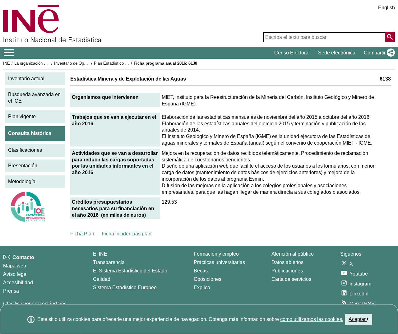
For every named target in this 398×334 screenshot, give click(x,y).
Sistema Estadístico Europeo (125, 287)
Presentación (22, 165)
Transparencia (109, 262)
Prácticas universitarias (219, 262)
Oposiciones (207, 279)
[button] (378, 52)
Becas (201, 270)
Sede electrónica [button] (336, 52)
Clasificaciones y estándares (35, 303)
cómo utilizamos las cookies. (311, 319)
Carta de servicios (291, 279)
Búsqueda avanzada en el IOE (34, 98)
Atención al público (292, 254)
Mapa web (14, 265)
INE (6, 63)
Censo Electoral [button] (292, 52)
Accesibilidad (18, 282)
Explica (202, 287)
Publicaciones (287, 270)
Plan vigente (22, 116)
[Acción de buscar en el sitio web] (390, 37)
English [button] (386, 7)
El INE (100, 254)
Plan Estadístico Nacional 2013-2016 (127, 63)
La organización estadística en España (49, 63)
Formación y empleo (216, 254)
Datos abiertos (287, 262)
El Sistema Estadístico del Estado (130, 270)
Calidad (101, 279)
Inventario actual (26, 78)
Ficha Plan (82, 233)
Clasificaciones (25, 150)
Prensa (11, 291)
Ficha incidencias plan (126, 233)
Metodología (21, 181)
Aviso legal (15, 274)
